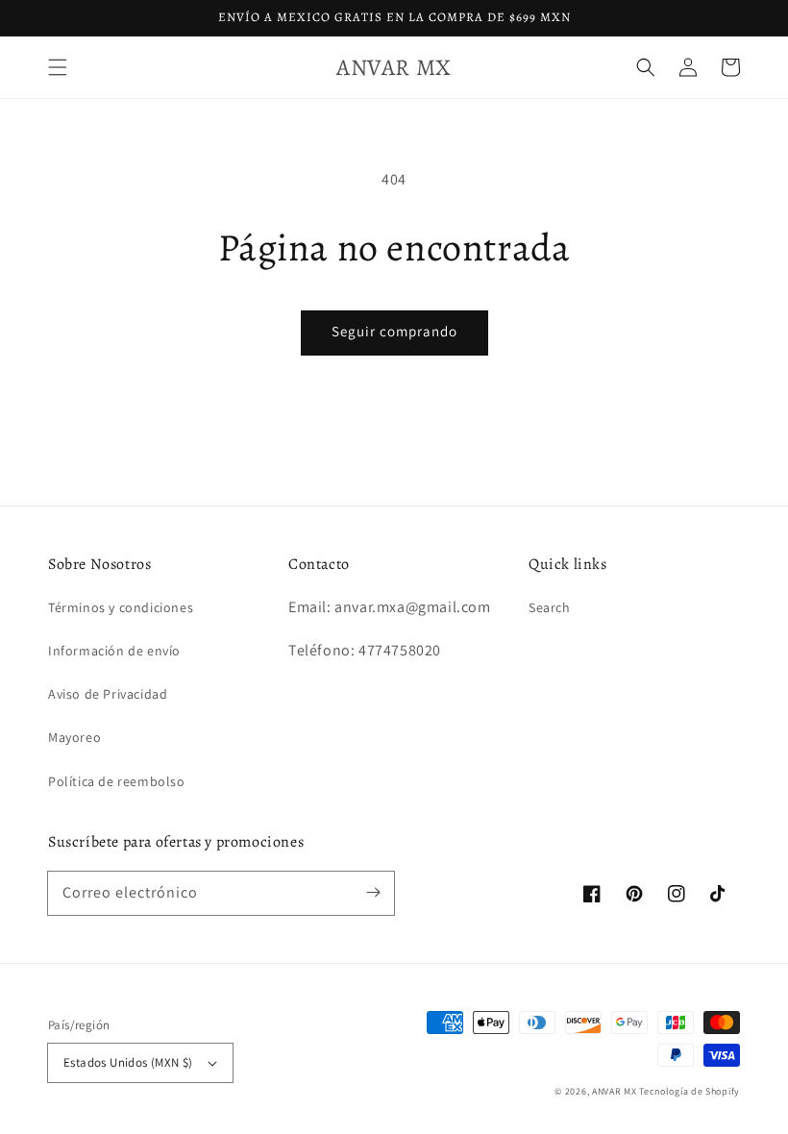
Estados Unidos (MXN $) (128, 1062)
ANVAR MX (614, 1091)
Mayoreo (74, 737)
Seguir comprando (394, 331)
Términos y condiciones (120, 607)
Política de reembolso (116, 781)
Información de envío (114, 650)
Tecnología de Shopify (689, 1091)
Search (550, 607)
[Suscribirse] (373, 893)
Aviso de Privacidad (107, 694)
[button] (58, 67)
